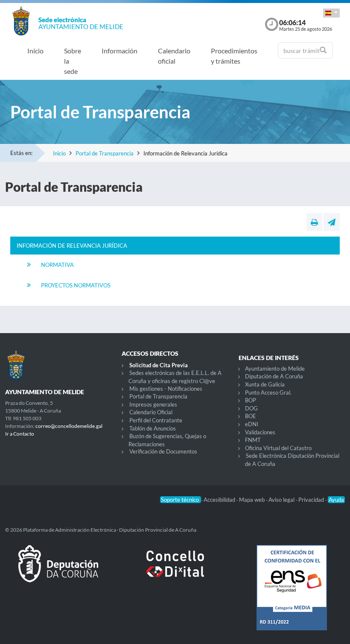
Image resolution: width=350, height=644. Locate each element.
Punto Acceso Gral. (268, 392)
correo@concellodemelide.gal (68, 426)
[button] (331, 13)
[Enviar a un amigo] (332, 222)
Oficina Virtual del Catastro (278, 448)
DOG (251, 408)
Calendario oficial (174, 56)
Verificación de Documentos (163, 451)
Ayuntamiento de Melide (275, 368)
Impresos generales (153, 404)
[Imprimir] (314, 222)
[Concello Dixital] (175, 570)
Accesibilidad (220, 499)
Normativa (57, 264)
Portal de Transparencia (105, 153)
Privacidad (311, 499)
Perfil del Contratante (155, 420)
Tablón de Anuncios (152, 428)
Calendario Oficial (150, 412)
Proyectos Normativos (76, 285)
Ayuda (336, 499)
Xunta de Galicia (265, 384)
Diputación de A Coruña (274, 376)
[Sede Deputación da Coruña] (58, 570)
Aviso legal (282, 499)
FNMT (253, 439)
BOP (250, 400)
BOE (250, 416)
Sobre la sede (72, 61)
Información (119, 51)
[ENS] (292, 594)
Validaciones (260, 432)
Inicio (35, 51)
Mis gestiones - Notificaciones (165, 388)
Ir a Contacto (19, 433)
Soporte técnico (180, 499)
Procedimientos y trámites (234, 56)
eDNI (251, 424)
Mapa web (252, 499)
